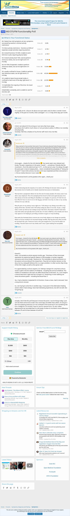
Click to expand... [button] (41, 158)
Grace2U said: (19, 235)
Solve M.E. (52, 464)
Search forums (12, 16)
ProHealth (52, 472)
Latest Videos (6, 460)
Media (45, 13)
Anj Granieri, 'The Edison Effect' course (17, 390)
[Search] (67, 12)
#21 (67, 107)
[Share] (64, 108)
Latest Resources (42, 411)
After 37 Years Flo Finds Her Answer (50, 451)
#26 (67, 297)
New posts (4, 16)
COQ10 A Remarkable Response (15, 402)
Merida (7, 241)
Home (4, 13)
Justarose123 (7, 133)
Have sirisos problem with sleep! (15, 396)
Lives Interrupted (33, 13)
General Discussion (10, 394)
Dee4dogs (7, 194)
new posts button (44, 394)
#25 (67, 231)
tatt (7, 307)
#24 (67, 184)
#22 (67, 123)
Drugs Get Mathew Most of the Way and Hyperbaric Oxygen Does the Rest (51, 443)
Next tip (65, 398)
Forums (11, 13)
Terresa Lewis (7, 117)
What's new (20, 13)
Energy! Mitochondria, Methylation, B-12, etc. (17, 406)
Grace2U (7, 149)
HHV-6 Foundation (52, 476)
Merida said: (19, 143)
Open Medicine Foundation (52, 468)
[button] (25, 12)
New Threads (6, 387)
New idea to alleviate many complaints (51, 433)
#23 (67, 139)
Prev (4, 104)
